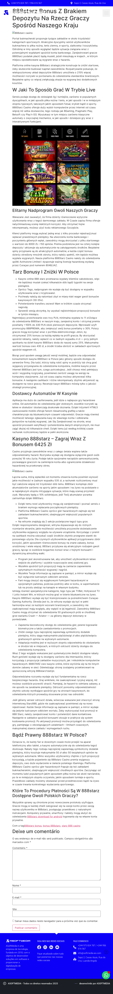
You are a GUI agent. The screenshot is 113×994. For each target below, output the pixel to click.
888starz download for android (44, 816)
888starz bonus (33, 825)
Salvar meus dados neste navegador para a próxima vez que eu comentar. (56, 921)
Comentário (19, 848)
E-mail (16, 897)
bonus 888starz (51, 825)
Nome (16, 885)
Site (14, 909)
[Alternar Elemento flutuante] (106, 975)
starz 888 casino (71, 825)
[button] (106, 13)
